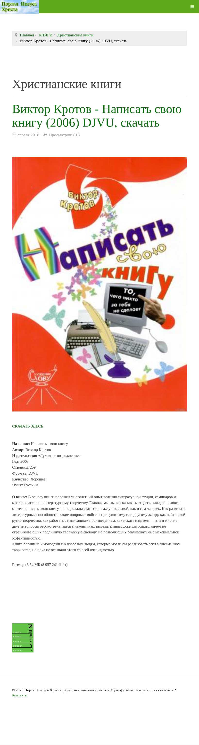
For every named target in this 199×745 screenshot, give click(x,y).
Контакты (19, 695)
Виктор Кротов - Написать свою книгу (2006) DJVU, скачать (97, 115)
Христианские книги (75, 35)
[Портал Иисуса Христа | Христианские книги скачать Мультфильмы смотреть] (19, 6)
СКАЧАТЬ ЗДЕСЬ (27, 426)
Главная (27, 35)
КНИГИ (45, 35)
